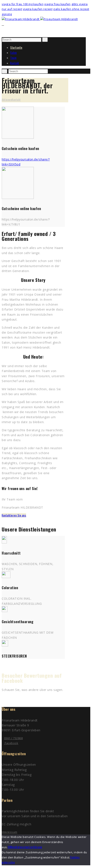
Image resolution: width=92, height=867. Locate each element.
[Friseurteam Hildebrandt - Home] (21, 19)
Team (13, 58)
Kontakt (14, 63)
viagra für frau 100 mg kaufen (22, 4)
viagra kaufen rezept (37, 9)
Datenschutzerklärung (29, 847)
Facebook (11, 743)
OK (9, 847)
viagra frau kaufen (57, 4)
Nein (13, 847)
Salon (13, 52)
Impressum (9, 832)
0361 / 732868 (13, 738)
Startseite (16, 47)
